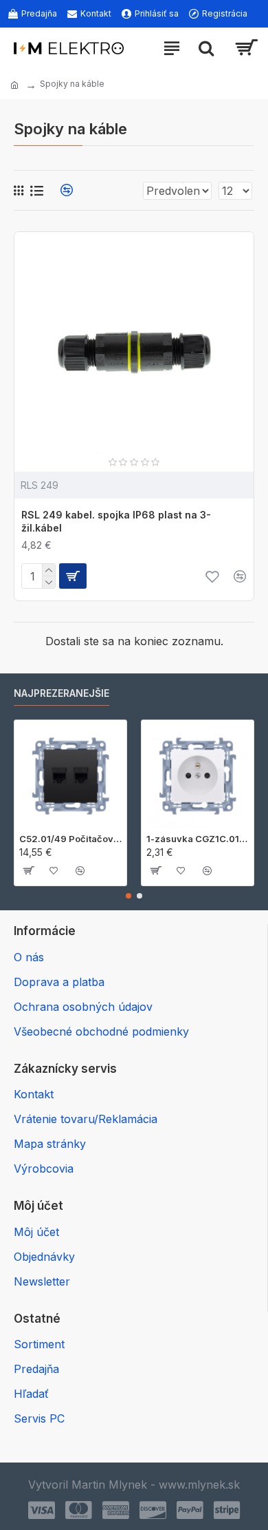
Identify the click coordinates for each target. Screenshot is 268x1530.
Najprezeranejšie (61, 693)
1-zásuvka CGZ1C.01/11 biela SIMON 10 (197, 838)
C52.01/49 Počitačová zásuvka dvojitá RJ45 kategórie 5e (70, 838)
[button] (128, 896)
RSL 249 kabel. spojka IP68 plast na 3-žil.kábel (116, 521)
